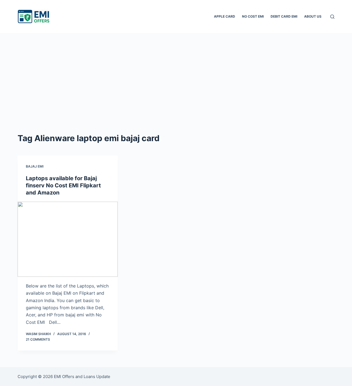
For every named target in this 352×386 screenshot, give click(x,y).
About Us (312, 16)
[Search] (332, 17)
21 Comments (38, 339)
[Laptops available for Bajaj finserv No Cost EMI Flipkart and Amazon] (68, 239)
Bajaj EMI (34, 166)
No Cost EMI (253, 16)
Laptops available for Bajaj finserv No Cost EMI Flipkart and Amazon (63, 185)
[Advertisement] (176, 74)
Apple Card (224, 16)
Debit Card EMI (284, 16)
